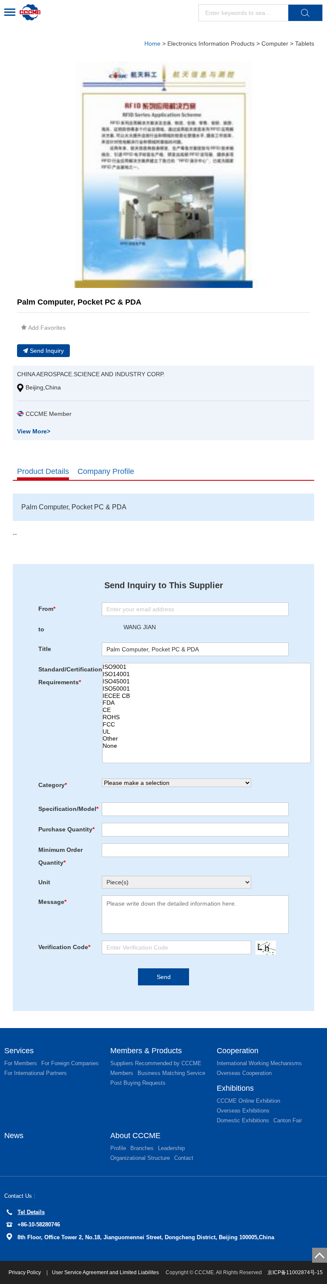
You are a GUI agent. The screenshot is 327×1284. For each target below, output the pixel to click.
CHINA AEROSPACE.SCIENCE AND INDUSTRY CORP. (91, 374)
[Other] (206, 738)
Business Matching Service (171, 1073)
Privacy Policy (25, 1272)
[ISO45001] (206, 681)
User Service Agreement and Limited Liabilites (105, 1272)
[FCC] (206, 724)
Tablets (304, 43)
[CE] (206, 710)
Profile (118, 1148)
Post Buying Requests (138, 1083)
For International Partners (35, 1073)
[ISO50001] (206, 688)
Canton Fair (287, 1120)
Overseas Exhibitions (243, 1110)
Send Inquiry (47, 350)
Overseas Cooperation (244, 1073)
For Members (20, 1063)
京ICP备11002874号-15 (295, 1272)
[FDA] (206, 702)
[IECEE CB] (206, 696)
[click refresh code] (263, 948)
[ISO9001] (206, 667)
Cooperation (237, 1050)
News (13, 1135)
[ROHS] (206, 717)
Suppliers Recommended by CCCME (155, 1063)
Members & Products (146, 1050)
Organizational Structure (140, 1158)
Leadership (171, 1148)
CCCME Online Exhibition (248, 1101)
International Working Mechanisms (259, 1063)
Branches (142, 1148)
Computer (275, 43)
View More (33, 431)
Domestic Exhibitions (243, 1120)
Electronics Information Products (211, 43)
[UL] (206, 731)
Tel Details (31, 1212)
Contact (183, 1158)
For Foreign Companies (70, 1063)
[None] (206, 745)
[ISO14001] (206, 674)
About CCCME (135, 1135)
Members (121, 1073)
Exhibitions (235, 1088)
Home (152, 43)
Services (19, 1050)
